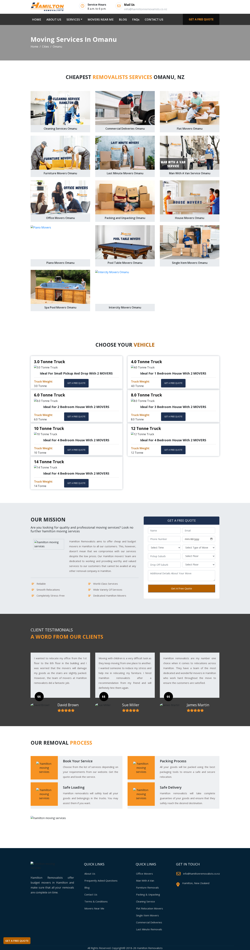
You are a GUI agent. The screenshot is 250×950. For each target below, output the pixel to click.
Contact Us (90, 894)
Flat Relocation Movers (149, 908)
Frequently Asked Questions (101, 880)
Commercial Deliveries (149, 922)
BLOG (123, 19)
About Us (89, 873)
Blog (87, 887)
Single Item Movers (147, 915)
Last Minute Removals (149, 929)
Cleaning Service (145, 901)
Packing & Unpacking (148, 894)
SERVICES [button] (73, 19)
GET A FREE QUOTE (201, 19)
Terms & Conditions (96, 901)
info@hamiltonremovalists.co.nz (201, 873)
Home (34, 46)
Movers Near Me (94, 908)
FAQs (135, 19)
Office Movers (144, 873)
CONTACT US (154, 19)
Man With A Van (145, 880)
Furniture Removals (147, 887)
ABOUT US (53, 19)
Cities (45, 46)
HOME (37, 19)
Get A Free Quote (181, 588)
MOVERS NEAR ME (101, 19)
